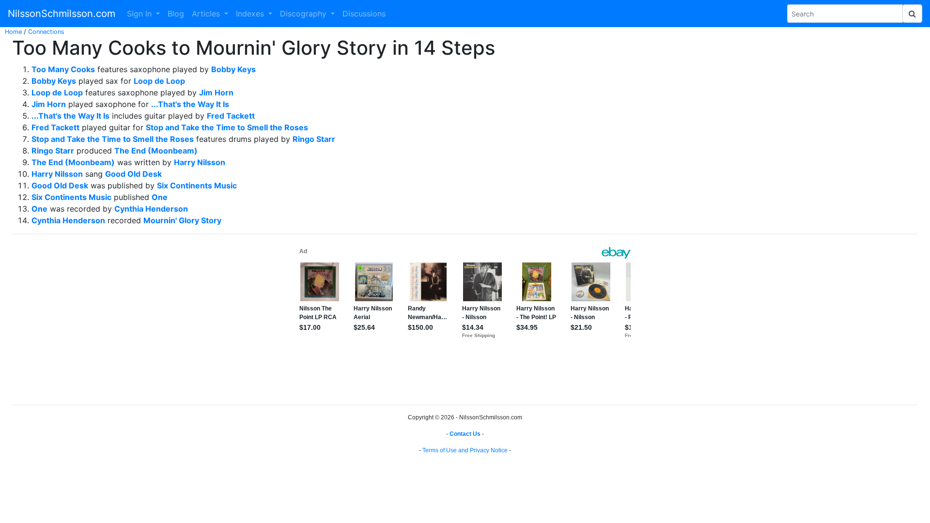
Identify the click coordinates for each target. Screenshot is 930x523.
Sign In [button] (140, 13)
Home (13, 31)
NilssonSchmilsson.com (61, 13)
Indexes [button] (251, 13)
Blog (176, 13)
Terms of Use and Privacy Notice (465, 450)
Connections (46, 31)
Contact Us (465, 434)
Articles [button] (207, 13)
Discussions (364, 13)
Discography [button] (304, 13)
